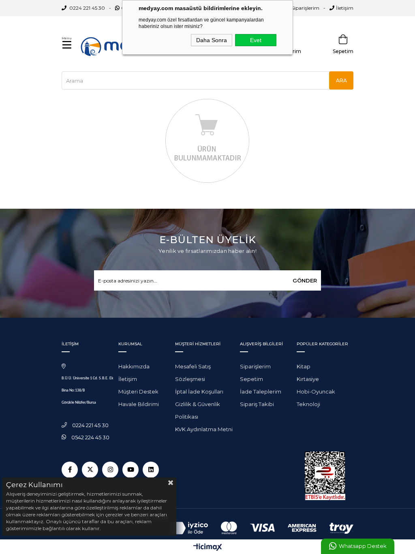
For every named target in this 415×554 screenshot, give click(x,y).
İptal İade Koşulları (199, 391)
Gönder (305, 280)
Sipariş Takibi (257, 404)
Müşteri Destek (138, 391)
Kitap (303, 366)
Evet (255, 40)
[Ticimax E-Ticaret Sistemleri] (207, 547)
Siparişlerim (305, 8)
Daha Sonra (211, 40)
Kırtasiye (308, 379)
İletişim (344, 8)
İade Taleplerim (260, 391)
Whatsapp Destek (362, 546)
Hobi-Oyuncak (316, 391)
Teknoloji (308, 404)
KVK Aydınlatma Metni (204, 429)
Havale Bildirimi (138, 404)
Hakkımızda (134, 366)
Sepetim (251, 379)
